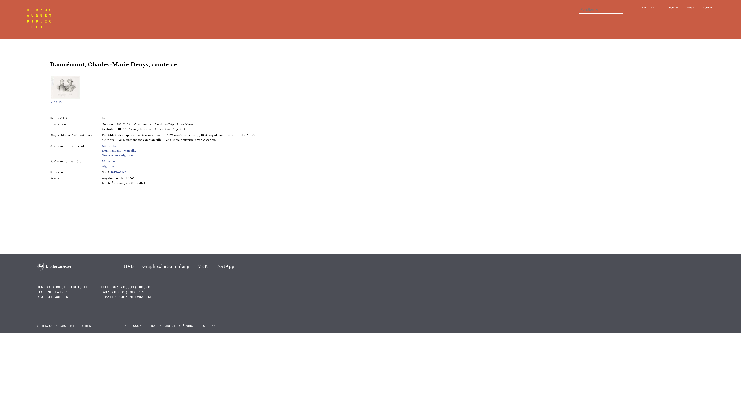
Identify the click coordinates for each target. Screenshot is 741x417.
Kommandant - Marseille (119, 150)
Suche (671, 7)
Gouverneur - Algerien (117, 155)
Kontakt (708, 7)
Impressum (131, 326)
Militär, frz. (109, 146)
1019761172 (118, 172)
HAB (129, 266)
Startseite (649, 7)
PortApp (225, 266)
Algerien (108, 166)
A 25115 (56, 102)
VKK (203, 266)
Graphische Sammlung (165, 266)
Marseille (108, 161)
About (690, 7)
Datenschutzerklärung (172, 326)
